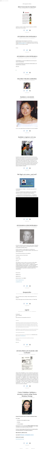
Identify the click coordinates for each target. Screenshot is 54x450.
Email (30, 30)
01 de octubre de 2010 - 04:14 (27, 311)
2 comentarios (27, 74)
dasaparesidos (27, 292)
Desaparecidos (32, 8)
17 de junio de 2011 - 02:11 (26, 138)
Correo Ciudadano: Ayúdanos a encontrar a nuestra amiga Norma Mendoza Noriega (27, 394)
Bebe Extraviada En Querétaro (27, 7)
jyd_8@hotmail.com (19, 281)
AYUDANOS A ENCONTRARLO (27, 225)
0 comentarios (27, 32)
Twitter (27, 30)
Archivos (27, 448)
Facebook (24, 30)
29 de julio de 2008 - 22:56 (26, 397)
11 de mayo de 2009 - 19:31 (26, 354)
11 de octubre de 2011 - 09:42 (26, 80)
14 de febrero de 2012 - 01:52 (26, 8)
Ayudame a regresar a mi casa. (27, 137)
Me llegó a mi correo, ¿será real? (27, 174)
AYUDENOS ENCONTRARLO (27, 36)
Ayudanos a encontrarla (27, 97)
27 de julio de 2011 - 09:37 (25, 98)
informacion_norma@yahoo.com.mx (27, 434)
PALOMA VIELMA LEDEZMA (27, 79)
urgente (27, 310)
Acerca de (21, 448)
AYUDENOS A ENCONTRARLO (27, 56)
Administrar (33, 448)
